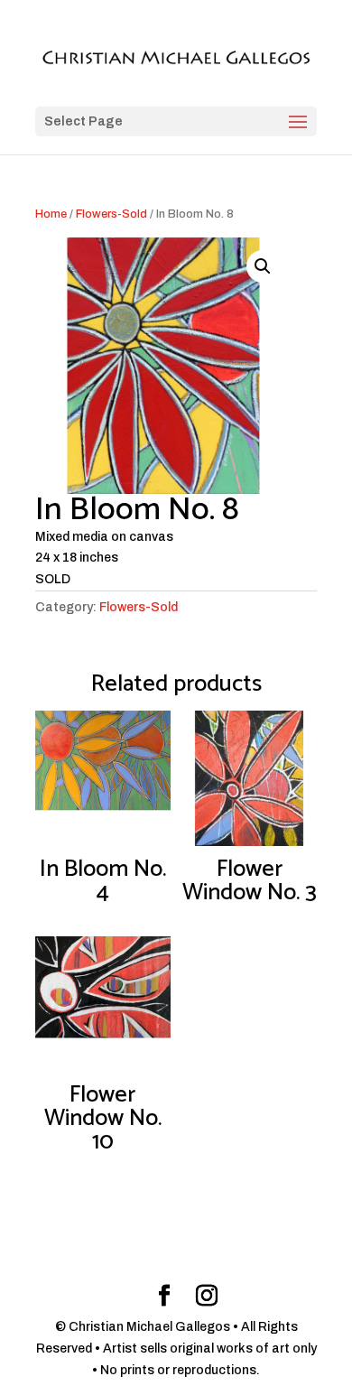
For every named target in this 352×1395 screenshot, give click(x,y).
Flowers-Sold (111, 214)
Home (51, 214)
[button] (262, 266)
